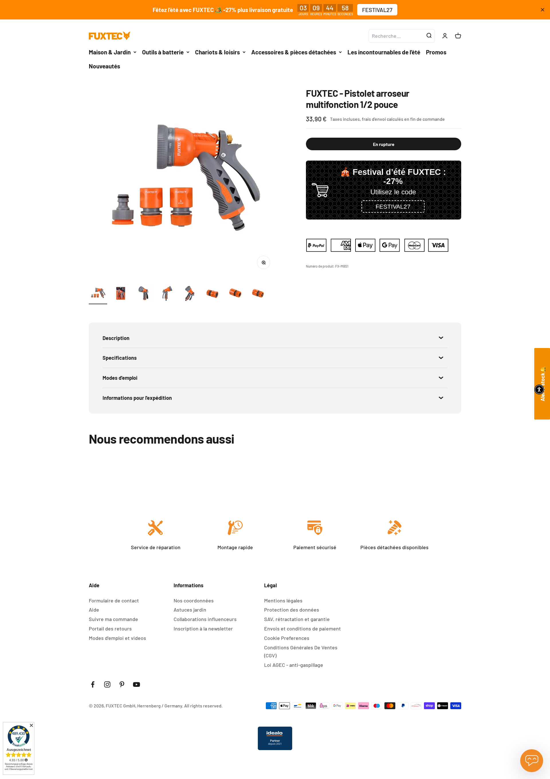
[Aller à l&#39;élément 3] (144, 294)
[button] (393, 206)
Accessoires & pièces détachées (293, 52)
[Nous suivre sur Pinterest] (122, 684)
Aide (94, 609)
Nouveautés (104, 66)
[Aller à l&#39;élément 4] (167, 294)
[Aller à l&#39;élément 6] (212, 294)
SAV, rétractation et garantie (297, 619)
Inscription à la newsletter (203, 628)
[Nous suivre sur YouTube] (136, 684)
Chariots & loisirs (217, 52)
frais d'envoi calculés (383, 119)
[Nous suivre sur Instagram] (107, 684)
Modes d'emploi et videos (117, 638)
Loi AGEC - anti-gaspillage (293, 665)
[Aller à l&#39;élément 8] (258, 294)
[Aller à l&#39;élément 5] (189, 294)
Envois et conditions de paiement (302, 628)
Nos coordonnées (194, 600)
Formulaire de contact (114, 600)
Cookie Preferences (286, 638)
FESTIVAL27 (377, 9)
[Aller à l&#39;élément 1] (98, 294)
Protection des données (291, 609)
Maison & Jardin (110, 52)
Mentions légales (283, 600)
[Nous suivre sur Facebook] (93, 684)
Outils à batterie (163, 52)
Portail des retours (110, 628)
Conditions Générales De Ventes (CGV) (300, 651)
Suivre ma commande (113, 619)
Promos (436, 52)
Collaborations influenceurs (205, 619)
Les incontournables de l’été (383, 52)
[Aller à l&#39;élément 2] (121, 294)
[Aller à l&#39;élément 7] (235, 294)
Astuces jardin (190, 609)
